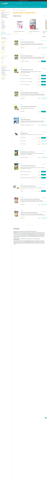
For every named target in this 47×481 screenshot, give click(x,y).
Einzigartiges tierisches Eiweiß (6, 70)
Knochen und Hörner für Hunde (5, 12)
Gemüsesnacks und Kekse (4, 17)
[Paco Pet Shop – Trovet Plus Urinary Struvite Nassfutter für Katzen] (34, 24)
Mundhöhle (3, 42)
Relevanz (43, 36)
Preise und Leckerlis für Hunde (5, 14)
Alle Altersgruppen (4, 38)
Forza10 (3, 28)
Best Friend (3, 22)
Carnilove (3, 24)
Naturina (21, 39)
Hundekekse (2, 13)
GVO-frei (3, 71)
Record (21, 131)
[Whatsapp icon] (45, 417)
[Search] (30, 3)
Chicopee (3, 25)
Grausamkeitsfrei (4, 74)
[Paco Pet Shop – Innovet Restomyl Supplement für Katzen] (20, 24)
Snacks (27, 236)
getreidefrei (3, 72)
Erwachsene (3, 37)
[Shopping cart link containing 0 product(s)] (43, 3)
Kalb (2, 57)
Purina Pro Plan (22, 117)
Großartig (3, 49)
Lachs (2, 58)
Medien (3, 48)
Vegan (3, 68)
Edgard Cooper (4, 26)
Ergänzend (3, 78)
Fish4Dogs (3, 27)
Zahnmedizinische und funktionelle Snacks (4, 16)
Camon (3, 23)
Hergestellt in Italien (4, 67)
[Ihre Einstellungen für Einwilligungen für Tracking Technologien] (45, 479)
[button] (44, 15)
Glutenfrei (3, 73)
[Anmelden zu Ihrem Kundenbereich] (42, 3)
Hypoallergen (3, 69)
